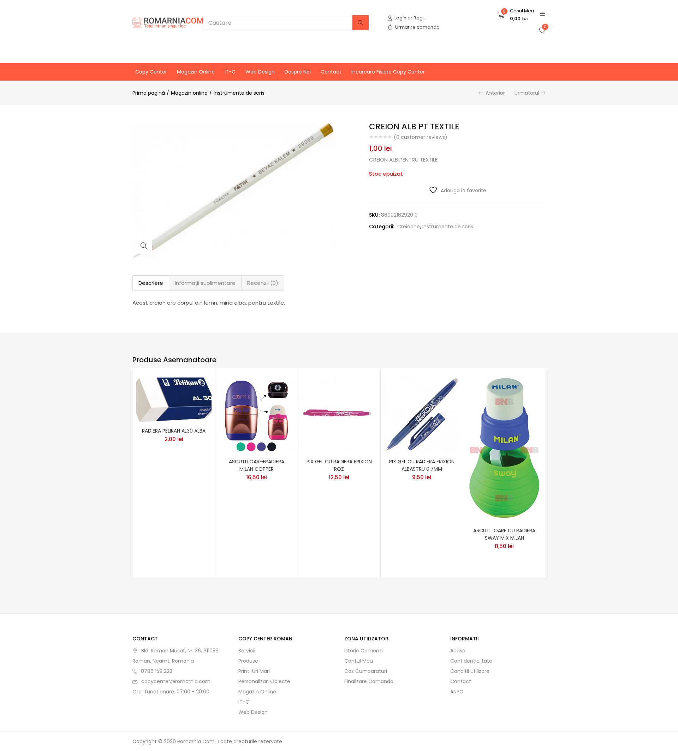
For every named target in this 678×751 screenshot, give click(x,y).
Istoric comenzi (363, 650)
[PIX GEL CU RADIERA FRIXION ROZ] (339, 414)
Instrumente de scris (239, 92)
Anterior (495, 92)
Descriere (150, 283)
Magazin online (196, 71)
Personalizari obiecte (264, 681)
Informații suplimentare (205, 283)
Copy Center (151, 71)
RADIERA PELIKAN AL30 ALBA (174, 430)
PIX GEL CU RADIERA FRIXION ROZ (339, 465)
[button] (516, 15)
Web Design (260, 71)
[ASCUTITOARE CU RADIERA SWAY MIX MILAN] (504, 449)
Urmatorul (527, 92)
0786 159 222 (156, 671)
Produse (248, 660)
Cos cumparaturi (365, 671)
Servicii (246, 650)
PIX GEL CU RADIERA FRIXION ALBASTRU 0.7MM (421, 465)
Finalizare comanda (368, 681)
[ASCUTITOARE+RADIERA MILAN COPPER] (256, 414)
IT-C (230, 71)
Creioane (408, 226)
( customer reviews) (420, 137)
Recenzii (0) (262, 283)
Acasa (457, 650)
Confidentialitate (471, 660)
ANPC (456, 691)
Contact (331, 71)
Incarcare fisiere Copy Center (388, 71)
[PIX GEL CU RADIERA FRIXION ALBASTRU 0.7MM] (421, 414)
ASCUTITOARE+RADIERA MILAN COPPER (256, 465)
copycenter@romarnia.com (175, 681)
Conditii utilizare (469, 671)
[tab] (150, 283)
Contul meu (358, 660)
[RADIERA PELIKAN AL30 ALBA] (174, 399)
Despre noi (298, 71)
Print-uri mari (254, 671)
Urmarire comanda (417, 27)
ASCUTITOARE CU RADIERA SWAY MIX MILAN (504, 534)
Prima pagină (148, 92)
